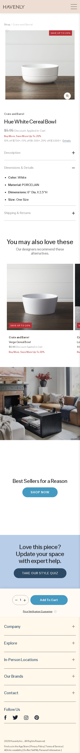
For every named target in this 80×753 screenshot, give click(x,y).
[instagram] (26, 717)
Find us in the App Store (16, 746)
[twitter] (15, 717)
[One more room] (25, 600)
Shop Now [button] (40, 492)
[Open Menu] (74, 6)
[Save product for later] (7, 33)
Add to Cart (49, 600)
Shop (7, 24)
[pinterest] (36, 717)
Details (67, 140)
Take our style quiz (40, 573)
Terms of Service (54, 746)
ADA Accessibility (13, 750)
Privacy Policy (37, 746)
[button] (14, 6)
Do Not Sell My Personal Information (42, 750)
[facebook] (5, 717)
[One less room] (16, 600)
